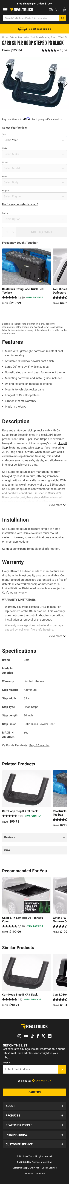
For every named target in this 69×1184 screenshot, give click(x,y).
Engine (5, 190)
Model (5, 162)
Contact (7, 548)
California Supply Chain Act (26, 1168)
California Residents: (26, 745)
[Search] (62, 18)
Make (4, 148)
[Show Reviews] (54, 50)
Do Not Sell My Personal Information (34, 1162)
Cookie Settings (49, 1168)
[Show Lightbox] (34, 83)
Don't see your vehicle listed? (20, 204)
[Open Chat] (51, 9)
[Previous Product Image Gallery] (3, 83)
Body (4, 176)
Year (4, 134)
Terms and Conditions (34, 1173)
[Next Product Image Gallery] (66, 83)
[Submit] (62, 1069)
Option (5, 213)
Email (6, 1062)
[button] (34, 1106)
